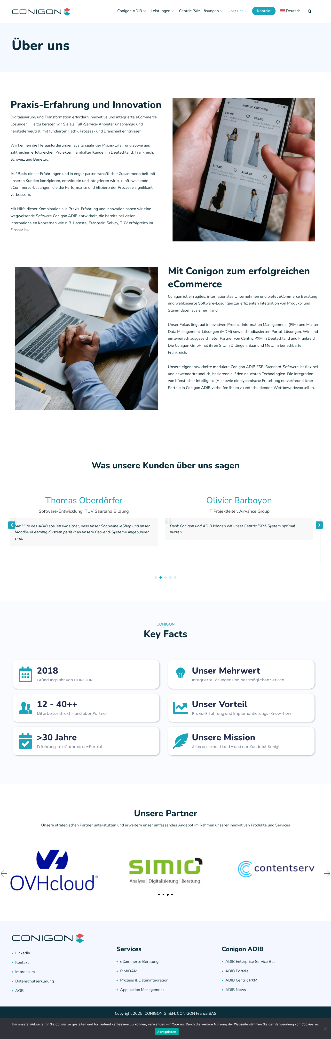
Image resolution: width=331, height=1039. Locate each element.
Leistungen (160, 11)
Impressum (25, 971)
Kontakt (264, 11)
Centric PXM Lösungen (199, 11)
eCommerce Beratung (139, 961)
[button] (319, 525)
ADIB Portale (237, 971)
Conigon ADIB (129, 11)
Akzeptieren (166, 1032)
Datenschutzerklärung (34, 981)
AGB (19, 990)
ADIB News (235, 989)
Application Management (142, 989)
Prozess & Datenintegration (144, 980)
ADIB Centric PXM (241, 980)
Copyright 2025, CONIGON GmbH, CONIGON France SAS (165, 1013)
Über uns (236, 11)
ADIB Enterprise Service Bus (250, 961)
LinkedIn (22, 953)
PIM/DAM (128, 971)
